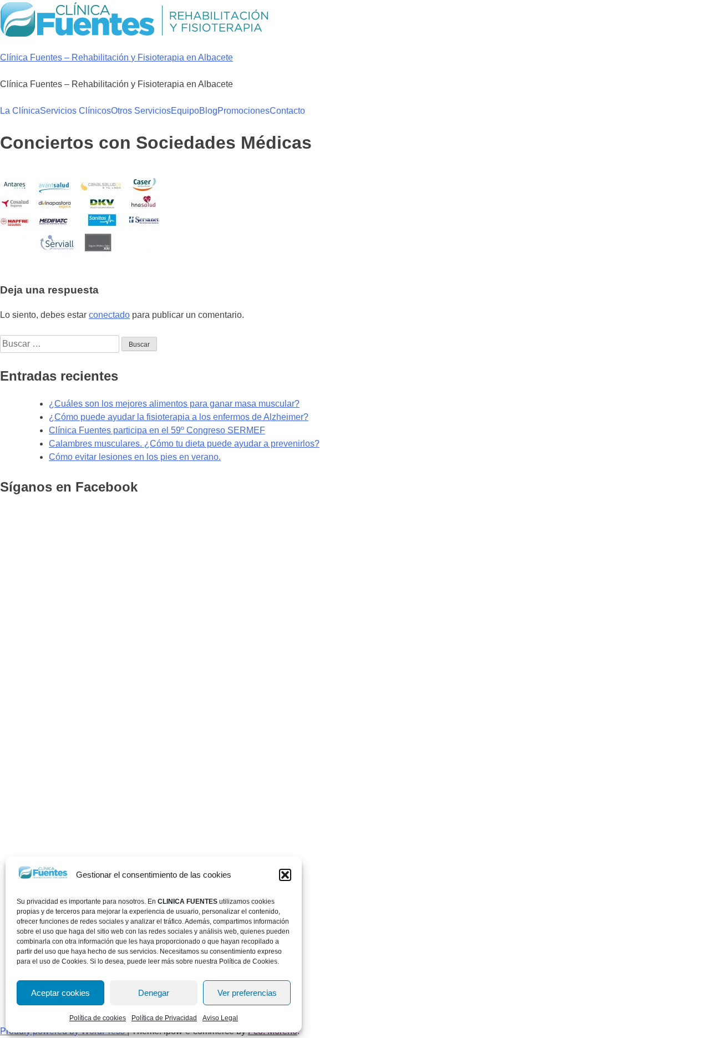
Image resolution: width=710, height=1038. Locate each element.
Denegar (153, 993)
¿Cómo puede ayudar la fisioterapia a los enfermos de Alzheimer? (178, 417)
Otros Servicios (141, 110)
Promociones (243, 110)
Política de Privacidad (164, 1018)
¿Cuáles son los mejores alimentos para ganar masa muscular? (174, 403)
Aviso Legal (220, 1018)
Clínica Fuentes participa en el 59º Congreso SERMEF (157, 430)
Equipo (185, 110)
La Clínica (20, 110)
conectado (109, 315)
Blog (208, 110)
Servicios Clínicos (75, 110)
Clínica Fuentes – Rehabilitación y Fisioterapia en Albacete (116, 57)
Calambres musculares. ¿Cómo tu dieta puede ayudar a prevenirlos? (184, 443)
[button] (285, 874)
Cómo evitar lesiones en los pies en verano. (135, 457)
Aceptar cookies (60, 993)
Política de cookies (97, 1018)
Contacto (287, 110)
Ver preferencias (247, 993)
